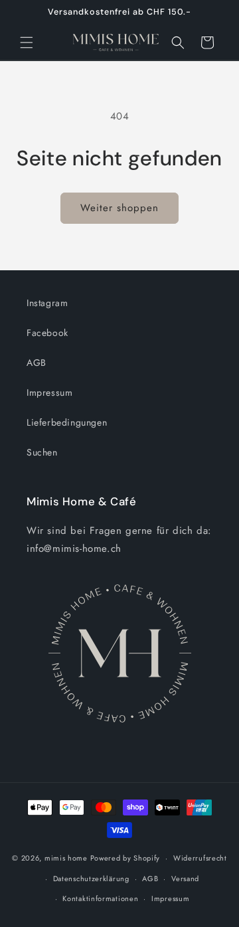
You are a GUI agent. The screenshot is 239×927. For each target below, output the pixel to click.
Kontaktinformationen (100, 898)
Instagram (47, 302)
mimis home (66, 858)
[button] (26, 42)
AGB (36, 362)
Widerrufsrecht (200, 858)
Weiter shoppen (119, 208)
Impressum (49, 392)
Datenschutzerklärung (91, 878)
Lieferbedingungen (67, 422)
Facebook (47, 332)
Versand (185, 878)
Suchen (42, 452)
